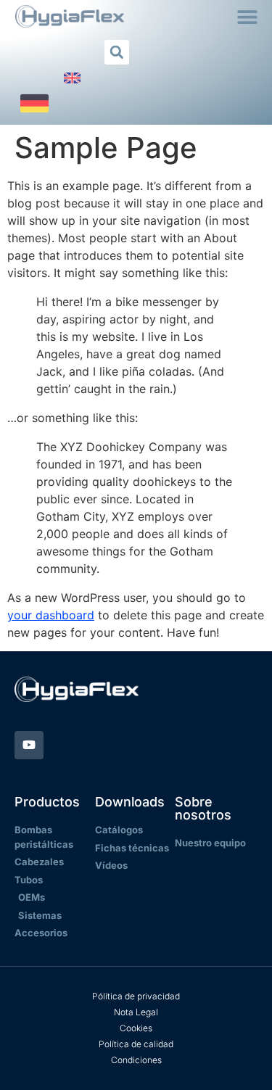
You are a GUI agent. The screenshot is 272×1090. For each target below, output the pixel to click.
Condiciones (136, 1059)
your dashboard (50, 615)
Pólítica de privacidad (136, 996)
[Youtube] (29, 745)
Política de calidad (136, 1044)
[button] (247, 16)
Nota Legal (136, 1012)
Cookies (136, 1028)
